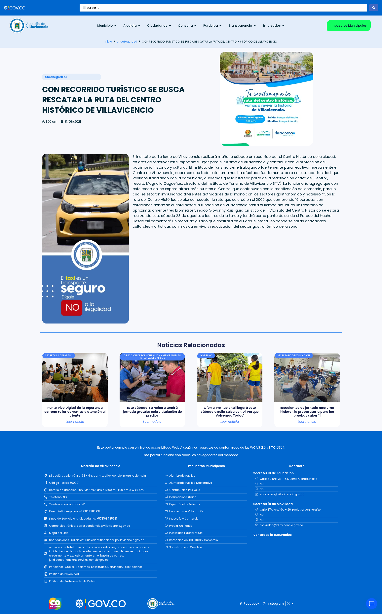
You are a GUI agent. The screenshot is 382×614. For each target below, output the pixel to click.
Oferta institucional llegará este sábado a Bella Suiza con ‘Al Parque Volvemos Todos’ (230, 411)
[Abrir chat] (371, 603)
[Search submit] (373, 7)
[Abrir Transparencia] (254, 25)
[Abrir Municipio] (115, 25)
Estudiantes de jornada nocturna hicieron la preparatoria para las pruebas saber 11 (307, 411)
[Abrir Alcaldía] (139, 25)
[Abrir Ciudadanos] (170, 25)
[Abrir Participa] (220, 25)
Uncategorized (127, 42)
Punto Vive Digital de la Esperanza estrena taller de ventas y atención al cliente (74, 411)
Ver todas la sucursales (272, 534)
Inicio (108, 42)
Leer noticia (75, 421)
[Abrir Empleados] (283, 25)
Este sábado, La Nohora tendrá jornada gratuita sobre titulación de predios (152, 411)
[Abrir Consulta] (195, 25)
